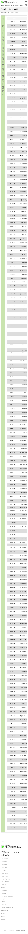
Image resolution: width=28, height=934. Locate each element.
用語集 (3, 899)
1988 (3, 72)
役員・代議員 (5, 873)
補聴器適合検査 (5, 910)
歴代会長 (4, 884)
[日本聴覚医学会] (11, 2)
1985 (3, 68)
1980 (3, 61)
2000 (3, 88)
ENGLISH (14, 5)
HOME (3, 5)
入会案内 (4, 870)
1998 (3, 86)
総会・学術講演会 (6, 879)
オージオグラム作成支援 (7, 896)
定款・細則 (4, 867)
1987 (3, 71)
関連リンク (8, 5)
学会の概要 (4, 864)
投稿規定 (4, 893)
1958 (3, 31)
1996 (3, 83)
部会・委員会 (5, 876)
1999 (3, 87)
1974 (3, 53)
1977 (3, 57)
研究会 (3, 916)
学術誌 (3, 887)
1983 (3, 65)
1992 (3, 77)
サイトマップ (5, 841)
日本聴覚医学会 (5, 859)
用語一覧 (4, 904)
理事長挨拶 (4, 861)
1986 (3, 69)
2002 (3, 91)
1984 (3, 66)
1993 (3, 79)
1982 (3, 64)
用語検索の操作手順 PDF (8, 907)
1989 (3, 73)
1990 (3, 75)
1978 (3, 58)
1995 (3, 82)
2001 (3, 90)
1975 (3, 54)
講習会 (3, 919)
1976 (3, 55)
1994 (3, 80)
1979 (3, 59)
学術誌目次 (4, 890)
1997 (3, 84)
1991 (3, 76)
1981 (3, 62)
